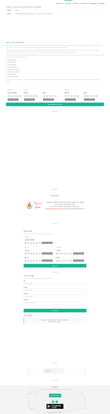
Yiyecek (26, 93)
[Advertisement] (55, 28)
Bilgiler (68, 3)
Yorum (26, 300)
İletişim (101, 3)
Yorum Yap (55, 310)
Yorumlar (93, 3)
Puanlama (84, 3)
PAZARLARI (48, 371)
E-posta (26, 293)
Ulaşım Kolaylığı (12, 93)
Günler (9, 10)
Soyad (25, 287)
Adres (9, 13)
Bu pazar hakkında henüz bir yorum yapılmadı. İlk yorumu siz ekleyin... (55, 320)
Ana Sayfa (60, 3)
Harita (75, 3)
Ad (24, 281)
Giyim (44, 93)
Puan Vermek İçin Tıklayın (55, 104)
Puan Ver (55, 265)
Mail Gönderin (55, 395)
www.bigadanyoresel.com (54, 209)
